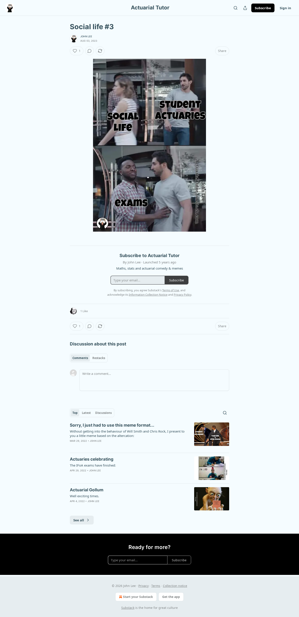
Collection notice (175, 586)
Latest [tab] (86, 413)
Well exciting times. (84, 496)
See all (78, 520)
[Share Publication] (245, 8)
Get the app (171, 597)
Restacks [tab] (98, 358)
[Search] (235, 8)
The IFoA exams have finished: (93, 465)
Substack (127, 608)
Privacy (143, 586)
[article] (149, 436)
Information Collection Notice (148, 295)
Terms (155, 586)
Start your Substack (138, 597)
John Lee (86, 36)
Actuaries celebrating (91, 459)
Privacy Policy (182, 295)
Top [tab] (74, 413)
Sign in (285, 8)
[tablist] (89, 358)
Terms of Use (170, 290)
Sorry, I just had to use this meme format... (112, 425)
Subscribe (263, 8)
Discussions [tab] (103, 413)
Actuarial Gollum (86, 489)
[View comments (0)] (89, 50)
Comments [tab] (80, 358)
